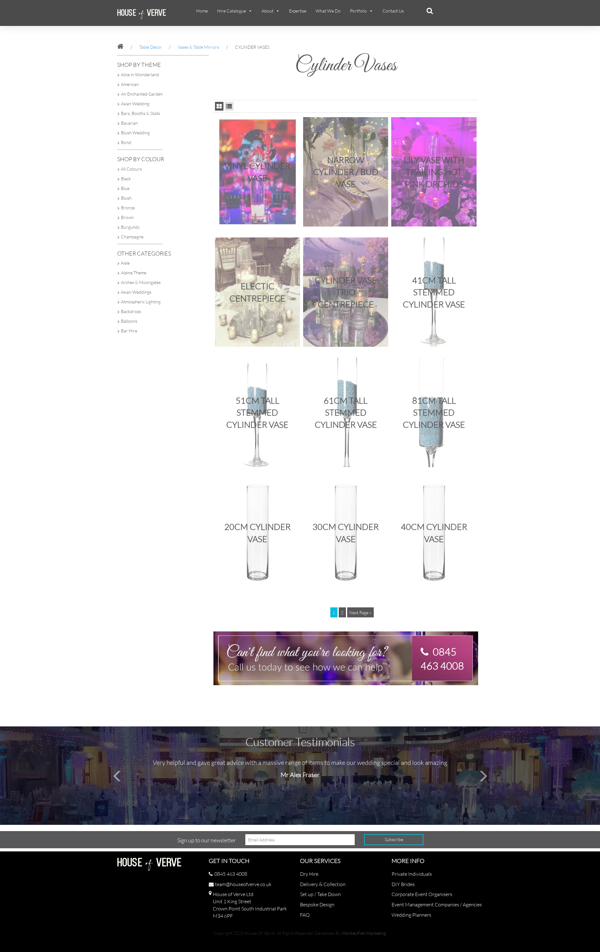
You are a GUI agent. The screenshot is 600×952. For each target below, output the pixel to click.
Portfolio (358, 10)
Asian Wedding (135, 103)
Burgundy (130, 227)
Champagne (132, 236)
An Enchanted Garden (142, 94)
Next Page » (360, 612)
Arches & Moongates (141, 282)
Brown (127, 217)
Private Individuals (412, 874)
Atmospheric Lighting (141, 301)
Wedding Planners (411, 915)
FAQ (305, 915)
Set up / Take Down (320, 894)
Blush (126, 198)
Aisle (125, 263)
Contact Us (393, 10)
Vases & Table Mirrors (198, 47)
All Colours (131, 169)
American (130, 84)
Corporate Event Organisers (422, 894)
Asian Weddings (136, 292)
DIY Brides (403, 884)
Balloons (129, 321)
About (267, 10)
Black (126, 178)
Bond (126, 142)
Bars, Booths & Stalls (140, 113)
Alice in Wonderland (140, 74)
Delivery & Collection (323, 884)
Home (202, 10)
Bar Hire (129, 330)
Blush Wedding (135, 132)
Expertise (297, 10)
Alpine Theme (133, 272)
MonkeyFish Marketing (364, 933)
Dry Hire (309, 874)
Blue (125, 188)
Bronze (128, 207)
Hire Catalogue (231, 10)
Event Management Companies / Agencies (437, 904)
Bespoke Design (317, 904)
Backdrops (131, 311)
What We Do (328, 10)
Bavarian (129, 123)
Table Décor (150, 47)
